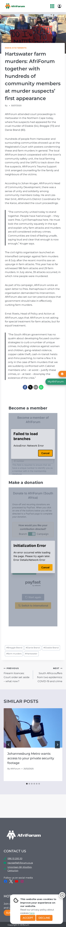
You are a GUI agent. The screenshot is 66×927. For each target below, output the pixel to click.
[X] (30, 387)
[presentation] (33, 728)
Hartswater (31, 653)
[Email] (35, 387)
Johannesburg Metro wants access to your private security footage (30, 758)
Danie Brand (33, 647)
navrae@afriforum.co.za (20, 862)
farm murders (13, 653)
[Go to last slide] (8, 744)
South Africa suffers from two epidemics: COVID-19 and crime (49, 675)
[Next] (57, 744)
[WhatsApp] (41, 387)
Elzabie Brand (51, 647)
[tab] (27, 783)
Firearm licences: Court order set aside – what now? (16, 675)
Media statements (16, 48)
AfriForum (15, 769)
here (32, 913)
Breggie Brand (14, 647)
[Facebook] (25, 387)
